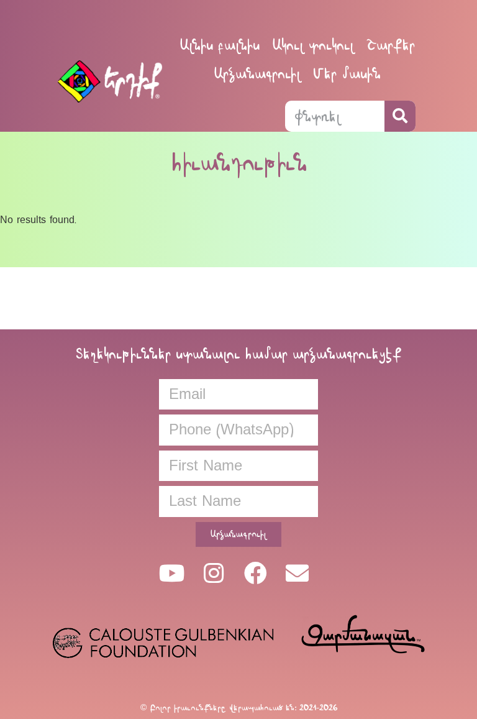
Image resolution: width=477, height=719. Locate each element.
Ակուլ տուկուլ (313, 45)
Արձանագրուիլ (257, 74)
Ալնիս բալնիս (219, 45)
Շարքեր (390, 45)
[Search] (400, 116)
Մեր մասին (347, 74)
